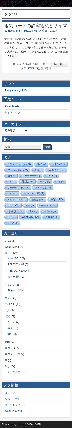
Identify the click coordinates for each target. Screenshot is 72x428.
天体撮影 (51, 217)
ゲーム (11, 322)
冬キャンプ (14, 290)
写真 (57, 199)
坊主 (33, 211)
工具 (55, 30)
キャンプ (10, 284)
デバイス (10, 304)
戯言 (10, 328)
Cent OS (30, 216)
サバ (11, 217)
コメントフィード (15, 404)
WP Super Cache (18, 170)
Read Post (59, 64)
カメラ (8, 252)
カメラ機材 (14, 276)
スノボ (8, 298)
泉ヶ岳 (45, 181)
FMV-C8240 (47, 205)
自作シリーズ (12, 354)
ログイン (10, 392)
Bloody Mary (14, 30)
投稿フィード (12, 398)
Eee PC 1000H (16, 199)
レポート (50, 211)
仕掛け (27, 181)
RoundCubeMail (31, 176)
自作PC (9, 348)
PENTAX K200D (17, 270)
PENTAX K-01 (16, 264)
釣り (7, 366)
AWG (31, 68)
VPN (30, 205)
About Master (12, 106)
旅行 (10, 334)
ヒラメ (13, 223)
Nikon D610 (14, 258)
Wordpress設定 (34, 193)
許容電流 (46, 68)
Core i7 (12, 193)
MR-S (51, 175)
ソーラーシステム (18, 187)
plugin (13, 205)
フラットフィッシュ (19, 164)
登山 (7, 341)
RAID (41, 164)
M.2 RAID (59, 164)
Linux (8, 240)
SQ (37, 68)
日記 (7, 316)
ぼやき (15, 211)
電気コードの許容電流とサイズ (35, 25)
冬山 (38, 170)
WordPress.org (13, 410)
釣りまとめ (14, 371)
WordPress (11, 246)
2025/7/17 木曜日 (37, 30)
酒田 (11, 176)
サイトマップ (12, 112)
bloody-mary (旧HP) (15, 90)
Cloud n (57, 169)
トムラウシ (43, 187)
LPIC (11, 182)
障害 (60, 182)
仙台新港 (38, 199)
